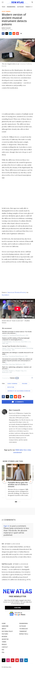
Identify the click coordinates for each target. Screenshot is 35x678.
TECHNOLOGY (23, 629)
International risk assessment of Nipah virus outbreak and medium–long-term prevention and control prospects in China (17, 360)
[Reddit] (14, 33)
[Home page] (17, 3)
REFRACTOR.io (23, 634)
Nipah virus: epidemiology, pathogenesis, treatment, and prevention (16, 367)
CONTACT (5, 647)
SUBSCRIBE (5, 626)
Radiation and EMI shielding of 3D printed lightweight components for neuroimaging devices (16, 338)
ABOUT (4, 629)
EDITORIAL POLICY (7, 631)
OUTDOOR (20, 7)
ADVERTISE (5, 639)
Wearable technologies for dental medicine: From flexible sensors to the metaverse (17, 332)
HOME (4, 623)
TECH (3, 7)
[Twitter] (6, 33)
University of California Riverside (18, 391)
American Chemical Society (16, 292)
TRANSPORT (29, 7)
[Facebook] (3, 33)
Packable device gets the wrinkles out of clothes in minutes (17, 484)
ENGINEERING (11, 7)
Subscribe (17, 608)
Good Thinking (6, 11)
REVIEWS (4, 636)
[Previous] (4, 481)
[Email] (21, 33)
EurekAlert (5, 295)
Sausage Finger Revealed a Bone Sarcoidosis (14, 346)
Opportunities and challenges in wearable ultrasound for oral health (17, 353)
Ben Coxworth (14, 410)
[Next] (30, 481)
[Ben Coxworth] (4, 412)
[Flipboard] (17, 33)
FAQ (3, 652)
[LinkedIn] (10, 33)
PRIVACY (4, 644)
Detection (10, 387)
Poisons (24, 383)
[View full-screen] (33, 40)
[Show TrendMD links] (32, 377)
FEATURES (5, 634)
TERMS (4, 642)
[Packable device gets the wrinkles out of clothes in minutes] (17, 472)
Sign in (6, 526)
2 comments (19, 402)
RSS (3, 649)
